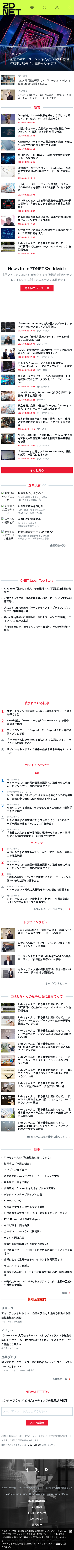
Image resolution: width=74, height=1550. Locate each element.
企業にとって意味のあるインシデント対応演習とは (33, 1259)
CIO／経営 (42, 344)
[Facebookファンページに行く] (27, 1469)
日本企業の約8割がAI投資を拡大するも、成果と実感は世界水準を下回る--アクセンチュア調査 (44, 421)
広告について (37, 1518)
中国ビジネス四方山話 (16, 1225)
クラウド (41, 400)
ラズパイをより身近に (16, 1265)
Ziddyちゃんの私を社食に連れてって (47, 1136)
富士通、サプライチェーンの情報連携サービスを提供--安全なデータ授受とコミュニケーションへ (44, 379)
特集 (64, 1293)
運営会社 (37, 1524)
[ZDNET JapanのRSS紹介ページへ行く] (46, 1469)
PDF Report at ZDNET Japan (22, 1219)
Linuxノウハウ (13, 1200)
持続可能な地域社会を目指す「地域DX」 (27, 1243)
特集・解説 (42, 370)
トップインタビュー (56, 983)
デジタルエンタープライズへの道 (23, 1194)
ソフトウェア (43, 331)
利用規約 (37, 1507)
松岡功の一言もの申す (16, 1182)
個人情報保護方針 (37, 1501)
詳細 (58, 1543)
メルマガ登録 (37, 1422)
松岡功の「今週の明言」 (18, 1163)
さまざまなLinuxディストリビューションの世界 (32, 1176)
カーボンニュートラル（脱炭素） (23, 1231)
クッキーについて (37, 1513)
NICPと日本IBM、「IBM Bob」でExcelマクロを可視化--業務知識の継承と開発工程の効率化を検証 (45, 438)
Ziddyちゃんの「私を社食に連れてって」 (28, 1157)
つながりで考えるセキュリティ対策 (24, 1206)
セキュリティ (43, 386)
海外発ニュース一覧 (37, 288)
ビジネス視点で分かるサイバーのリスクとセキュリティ (35, 1213)
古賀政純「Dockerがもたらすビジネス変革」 (30, 1188)
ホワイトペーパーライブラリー (50, 909)
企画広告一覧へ (58, 545)
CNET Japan (34, 1445)
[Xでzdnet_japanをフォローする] (37, 1469)
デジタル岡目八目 (14, 1237)
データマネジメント (46, 357)
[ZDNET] (12, 7)
